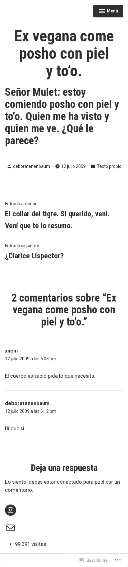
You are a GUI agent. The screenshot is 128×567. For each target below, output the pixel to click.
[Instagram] (10, 510)
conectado (69, 482)
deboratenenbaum (31, 166)
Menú (109, 11)
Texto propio (109, 166)
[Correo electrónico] (10, 527)
